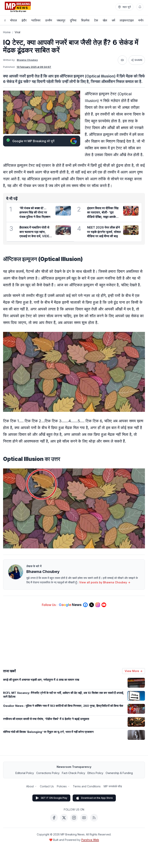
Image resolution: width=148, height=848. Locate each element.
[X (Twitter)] (64, 818)
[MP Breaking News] (18, 7)
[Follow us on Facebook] (85, 604)
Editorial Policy (24, 773)
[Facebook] (54, 818)
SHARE (138, 60)
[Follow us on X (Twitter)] (91, 604)
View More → (133, 671)
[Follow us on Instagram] (97, 604)
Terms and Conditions (87, 786)
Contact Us (47, 786)
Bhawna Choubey (27, 60)
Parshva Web (90, 839)
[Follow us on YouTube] (104, 604)
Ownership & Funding (119, 773)
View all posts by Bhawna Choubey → (104, 582)
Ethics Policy (95, 773)
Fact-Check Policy (73, 773)
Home (7, 32)
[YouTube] (84, 818)
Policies (62, 786)
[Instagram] (74, 818)
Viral (17, 32)
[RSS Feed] (94, 818)
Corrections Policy (48, 773)
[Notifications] (139, 6)
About (30, 786)
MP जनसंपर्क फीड (113, 786)
